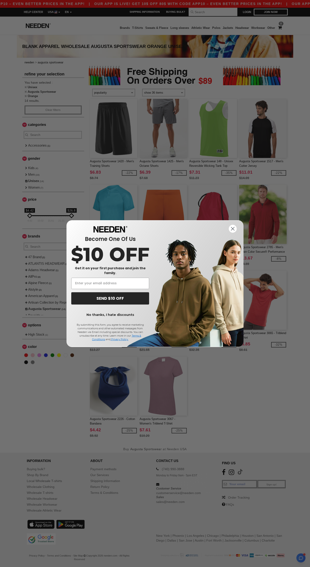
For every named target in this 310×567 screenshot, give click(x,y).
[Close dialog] (233, 229)
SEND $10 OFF (110, 298)
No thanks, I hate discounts (110, 315)
